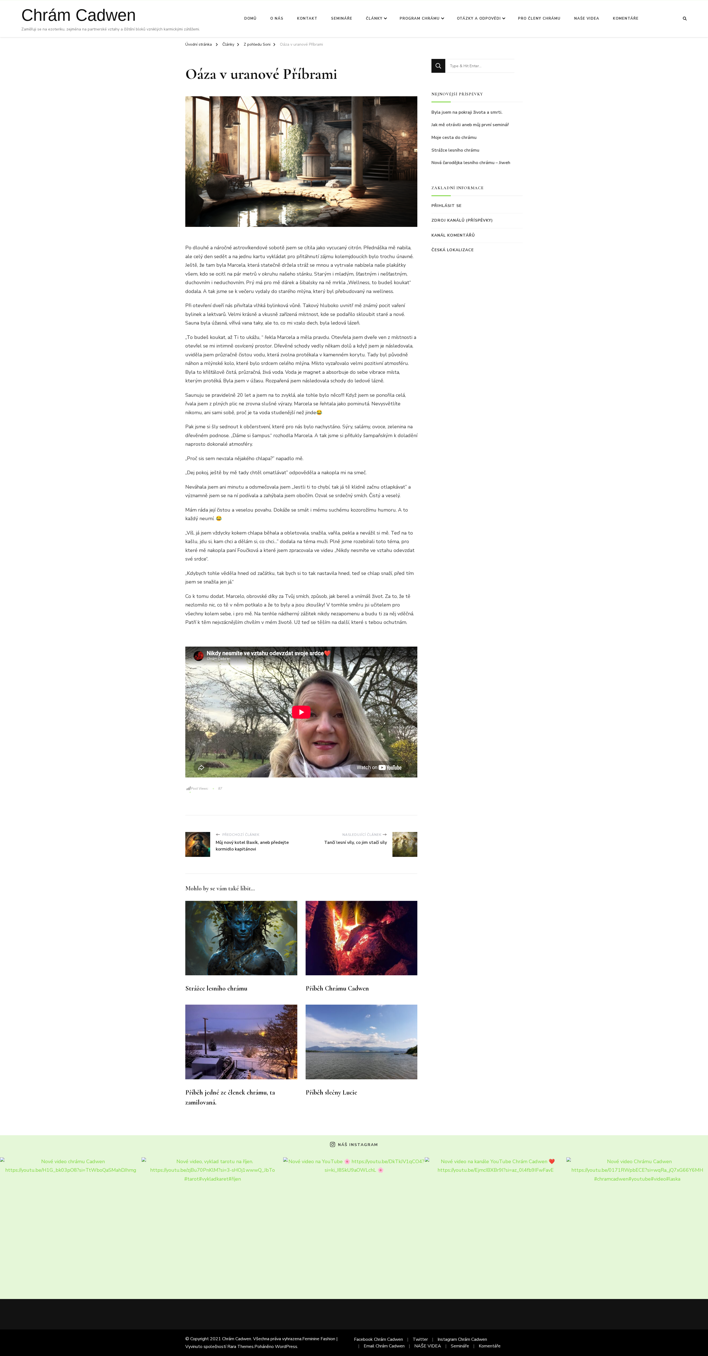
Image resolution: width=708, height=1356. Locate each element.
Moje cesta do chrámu (454, 137)
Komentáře (626, 18)
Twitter (420, 1339)
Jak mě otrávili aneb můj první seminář (470, 125)
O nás (276, 18)
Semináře (341, 18)
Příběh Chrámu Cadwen (337, 988)
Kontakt (307, 18)
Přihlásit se (446, 205)
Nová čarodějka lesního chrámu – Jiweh (470, 163)
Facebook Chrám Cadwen (378, 1339)
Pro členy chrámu (539, 18)
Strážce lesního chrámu (216, 988)
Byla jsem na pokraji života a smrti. (467, 112)
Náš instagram (358, 1144)
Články (374, 18)
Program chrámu (420, 18)
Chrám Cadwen (78, 15)
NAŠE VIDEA (586, 18)
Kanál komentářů (453, 235)
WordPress (286, 1347)
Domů (250, 18)
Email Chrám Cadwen (384, 1346)
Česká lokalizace (452, 250)
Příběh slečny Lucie (331, 1092)
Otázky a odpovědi (479, 18)
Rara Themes (240, 1347)
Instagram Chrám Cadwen (462, 1339)
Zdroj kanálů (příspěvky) (462, 220)
